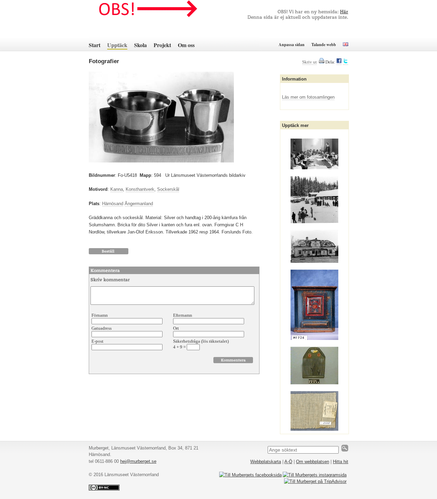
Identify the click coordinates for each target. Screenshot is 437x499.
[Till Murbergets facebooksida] (250, 474)
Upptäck (117, 45)
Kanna (116, 189)
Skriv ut (309, 62)
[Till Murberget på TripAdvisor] (315, 481)
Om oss (186, 45)
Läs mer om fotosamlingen (308, 97)
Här (344, 12)
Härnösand (112, 203)
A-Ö (288, 461)
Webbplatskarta (265, 461)
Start (94, 45)
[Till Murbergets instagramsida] (315, 474)
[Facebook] (339, 62)
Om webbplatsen (312, 461)
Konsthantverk (140, 189)
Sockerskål (168, 189)
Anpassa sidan (292, 44)
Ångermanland (139, 203)
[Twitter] (345, 62)
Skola (140, 45)
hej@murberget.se (138, 461)
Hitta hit (340, 461)
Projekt (162, 45)
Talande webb (323, 44)
